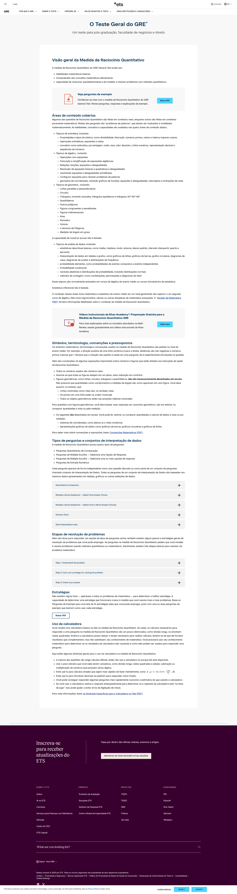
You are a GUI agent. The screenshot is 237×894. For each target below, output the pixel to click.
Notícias (40, 820)
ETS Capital (42, 833)
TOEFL (124, 794)
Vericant (167, 813)
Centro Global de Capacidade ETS (95, 813)
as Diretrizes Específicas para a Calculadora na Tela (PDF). (113, 693)
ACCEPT (199, 889)
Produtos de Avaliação (89, 794)
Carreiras (41, 807)
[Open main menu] (5, 4)
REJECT (182, 889)
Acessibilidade (181, 876)
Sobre (39, 794)
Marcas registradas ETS (77, 876)
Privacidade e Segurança (55, 876)
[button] (28, 11)
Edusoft (167, 800)
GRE (123, 807)
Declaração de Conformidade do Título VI (156, 876)
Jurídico (39, 876)
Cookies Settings (43, 878)
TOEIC (124, 800)
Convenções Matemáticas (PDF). (126, 432)
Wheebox (168, 820)
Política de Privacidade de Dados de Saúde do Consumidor (113, 876)
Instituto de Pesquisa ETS (90, 807)
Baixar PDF (165, 101)
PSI (165, 794)
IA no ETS (41, 800)
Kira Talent (168, 807)
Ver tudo (125, 820)
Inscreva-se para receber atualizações (126, 756)
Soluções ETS (85, 800)
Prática (124, 813)
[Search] (199, 847)
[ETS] (118, 4)
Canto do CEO (43, 826)
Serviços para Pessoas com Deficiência (54, 813)
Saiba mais (165, 324)
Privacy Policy (93, 889)
